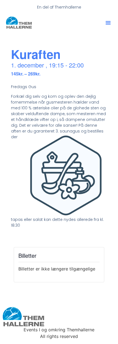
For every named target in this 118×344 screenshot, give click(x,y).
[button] (108, 22)
